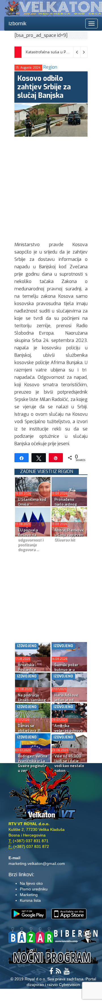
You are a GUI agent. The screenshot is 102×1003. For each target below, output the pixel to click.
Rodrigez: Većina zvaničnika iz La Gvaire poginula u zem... (32, 763)
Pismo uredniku (34, 889)
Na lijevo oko (31, 883)
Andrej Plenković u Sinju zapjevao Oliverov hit (69, 535)
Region (50, 67)
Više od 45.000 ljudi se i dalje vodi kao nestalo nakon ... (69, 763)
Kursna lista (30, 900)
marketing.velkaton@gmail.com (36, 863)
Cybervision (69, 984)
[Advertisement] (51, 188)
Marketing (29, 894)
